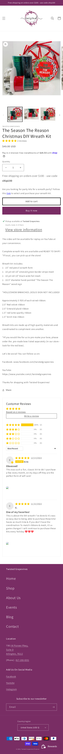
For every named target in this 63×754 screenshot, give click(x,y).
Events (11, 607)
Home (11, 578)
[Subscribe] (53, 707)
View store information (23, 229)
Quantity (6, 161)
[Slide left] (3, 115)
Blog (9, 616)
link (9, 193)
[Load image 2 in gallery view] (31, 114)
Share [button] (8, 390)
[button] (3, 18)
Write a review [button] (31, 416)
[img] (22, 458)
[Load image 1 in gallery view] (14, 114)
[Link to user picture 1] (8, 488)
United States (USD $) (30, 727)
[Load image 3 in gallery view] (47, 114)
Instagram (11, 689)
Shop (10, 588)
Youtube (10, 682)
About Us (13, 597)
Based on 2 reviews (16, 411)
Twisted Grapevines (27, 749)
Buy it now (31, 210)
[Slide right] (59, 115)
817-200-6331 (22, 660)
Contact (12, 626)
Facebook (11, 676)
